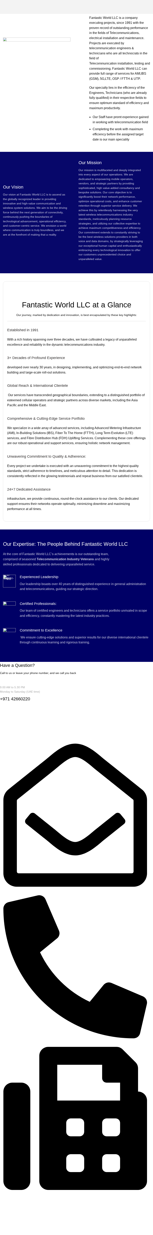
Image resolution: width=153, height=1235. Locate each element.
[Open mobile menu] (148, 7)
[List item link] (73, 1209)
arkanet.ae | (49, 1227)
